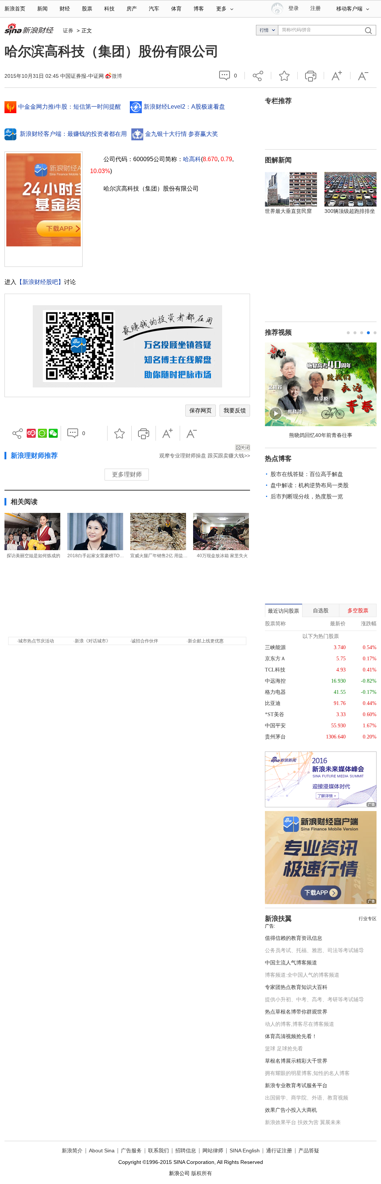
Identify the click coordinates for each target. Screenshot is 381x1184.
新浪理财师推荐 (34, 455)
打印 (310, 75)
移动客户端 (349, 9)
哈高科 (192, 159)
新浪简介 (72, 1150)
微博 (117, 76)
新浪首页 (14, 9)
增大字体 (337, 75)
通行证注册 (279, 1150)
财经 (65, 9)
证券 (68, 30)
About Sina (102, 1150)
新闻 (42, 9)
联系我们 (158, 1150)
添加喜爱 (284, 75)
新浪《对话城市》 (93, 641)
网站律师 (212, 1150)
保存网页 (200, 410)
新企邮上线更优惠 (206, 641)
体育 (176, 9)
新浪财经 (29, 29)
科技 (109, 9)
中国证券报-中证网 (82, 76)
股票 (87, 9)
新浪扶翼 (278, 918)
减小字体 (363, 75)
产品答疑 (308, 1150)
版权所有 (201, 1173)
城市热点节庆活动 (36, 641)
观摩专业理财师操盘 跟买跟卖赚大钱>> (204, 456)
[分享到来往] (42, 433)
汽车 (154, 9)
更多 (221, 9)
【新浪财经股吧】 (40, 282)
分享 (257, 75)
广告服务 (131, 1150)
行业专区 (368, 918)
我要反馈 (235, 410)
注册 (315, 8)
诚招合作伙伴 (144, 641)
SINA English (245, 1150)
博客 (198, 9)
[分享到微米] (31, 433)
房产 (132, 9)
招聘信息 (185, 1150)
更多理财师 (127, 474)
